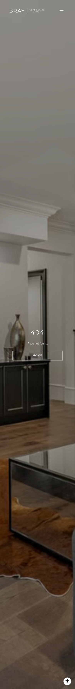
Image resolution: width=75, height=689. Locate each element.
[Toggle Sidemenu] (61, 11)
